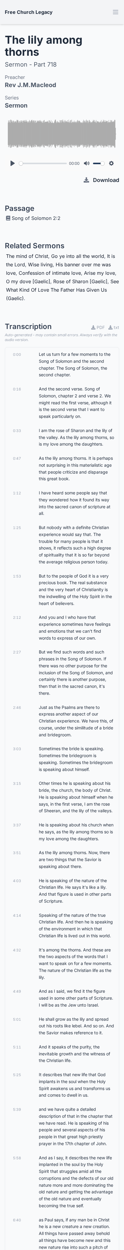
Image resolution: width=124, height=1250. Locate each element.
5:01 (17, 1019)
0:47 (17, 458)
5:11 (17, 1047)
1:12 (17, 493)
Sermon (16, 105)
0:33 (17, 430)
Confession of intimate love (50, 273)
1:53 (17, 576)
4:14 (17, 915)
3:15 (17, 783)
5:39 (17, 1109)
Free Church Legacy (29, 12)
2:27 (17, 652)
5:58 (17, 1158)
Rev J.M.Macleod (30, 85)
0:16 (17, 389)
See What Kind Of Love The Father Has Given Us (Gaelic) (62, 289)
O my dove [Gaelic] (28, 281)
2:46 (17, 707)
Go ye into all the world (77, 256)
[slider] (43, 163)
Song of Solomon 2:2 (36, 218)
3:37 (17, 825)
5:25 (17, 1075)
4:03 (17, 881)
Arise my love (99, 273)
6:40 (17, 1220)
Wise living (40, 265)
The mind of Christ (27, 256)
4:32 (17, 950)
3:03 (17, 749)
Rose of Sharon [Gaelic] (80, 281)
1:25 (17, 527)
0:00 (17, 354)
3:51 (17, 853)
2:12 (17, 617)
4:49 (17, 991)
